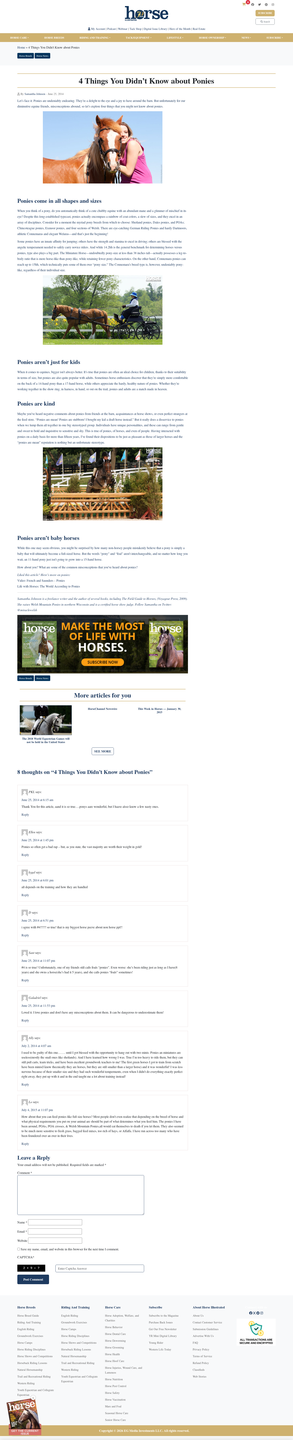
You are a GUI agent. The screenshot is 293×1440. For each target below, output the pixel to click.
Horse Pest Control (115, 1386)
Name (22, 1222)
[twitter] (259, 4)
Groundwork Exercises (30, 1336)
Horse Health (112, 1354)
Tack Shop (136, 29)
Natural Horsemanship (29, 1370)
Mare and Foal (113, 1406)
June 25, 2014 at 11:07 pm (38, 960)
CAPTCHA (25, 1257)
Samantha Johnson (35, 94)
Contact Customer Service (207, 1322)
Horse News (42, 55)
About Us (198, 1315)
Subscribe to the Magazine (164, 1315)
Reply (25, 814)
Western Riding (26, 1383)
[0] (244, 4)
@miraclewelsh (27, 610)
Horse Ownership (211, 37)
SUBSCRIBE (273, 37)
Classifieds (199, 1370)
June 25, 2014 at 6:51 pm (37, 920)
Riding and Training (94, 37)
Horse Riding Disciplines (31, 1349)
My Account (97, 29)
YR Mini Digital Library (163, 1336)
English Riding (25, 1329)
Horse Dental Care (115, 1334)
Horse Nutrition (114, 1379)
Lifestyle (174, 37)
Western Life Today (160, 1349)
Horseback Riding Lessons (32, 1363)
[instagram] (273, 4)
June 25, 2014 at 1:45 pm (37, 840)
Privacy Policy (201, 1349)
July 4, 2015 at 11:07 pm (37, 1110)
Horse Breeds (54, 37)
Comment (24, 1173)
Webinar (122, 29)
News (245, 37)
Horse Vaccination (115, 1399)
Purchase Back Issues (161, 1322)
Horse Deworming (115, 1340)
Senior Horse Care (115, 1420)
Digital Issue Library (155, 29)
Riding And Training (29, 1322)
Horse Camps (24, 1342)
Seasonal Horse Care (116, 1413)
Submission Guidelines (205, 1329)
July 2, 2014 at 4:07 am (36, 1046)
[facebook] (252, 4)
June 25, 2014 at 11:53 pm (38, 1005)
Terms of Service (202, 1356)
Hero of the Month (180, 29)
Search (266, 21)
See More (102, 751)
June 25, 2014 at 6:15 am (37, 800)
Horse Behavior (114, 1327)
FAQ (195, 1342)
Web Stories (199, 1376)
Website (22, 1240)
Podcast (111, 29)
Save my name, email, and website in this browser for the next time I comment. (70, 1249)
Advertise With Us (203, 1336)
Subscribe (265, 13)
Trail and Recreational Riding (34, 1376)
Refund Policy (201, 1363)
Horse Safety (112, 1393)
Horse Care (18, 37)
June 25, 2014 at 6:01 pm (37, 880)
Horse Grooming (114, 1347)
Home (21, 47)
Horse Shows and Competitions (35, 1356)
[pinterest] (266, 4)
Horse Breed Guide (28, 1315)
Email (22, 1231)
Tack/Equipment (137, 37)
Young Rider (156, 1342)
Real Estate (199, 29)
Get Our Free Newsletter (163, 1329)
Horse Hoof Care (114, 1361)
